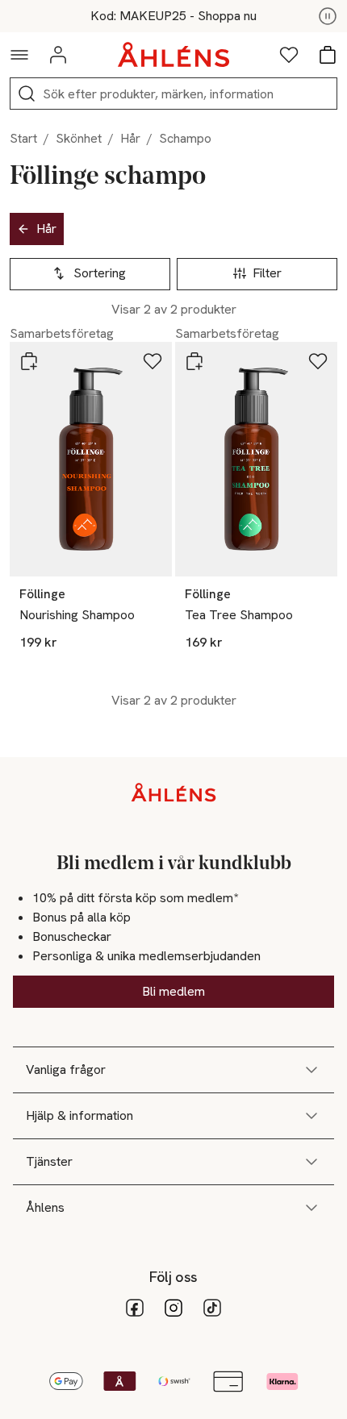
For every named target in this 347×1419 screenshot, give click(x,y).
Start (23, 138)
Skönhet (79, 138)
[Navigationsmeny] (19, 54)
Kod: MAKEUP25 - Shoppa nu (173, 16)
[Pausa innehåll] (327, 16)
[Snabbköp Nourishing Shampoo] (29, 361)
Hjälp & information (79, 1115)
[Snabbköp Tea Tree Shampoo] (194, 361)
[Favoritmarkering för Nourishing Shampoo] (152, 361)
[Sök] (26, 93)
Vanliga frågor (66, 1069)
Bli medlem (173, 991)
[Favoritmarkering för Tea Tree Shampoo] (318, 361)
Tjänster (49, 1161)
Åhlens (45, 1207)
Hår (130, 138)
